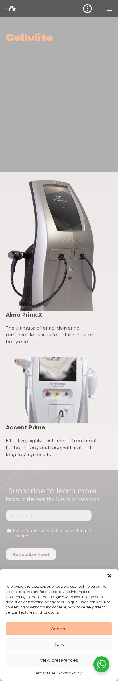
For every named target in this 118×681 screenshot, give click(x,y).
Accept (59, 629)
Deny (59, 645)
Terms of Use (45, 673)
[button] (109, 576)
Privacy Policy (70, 673)
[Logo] (11, 8)
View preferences (59, 661)
